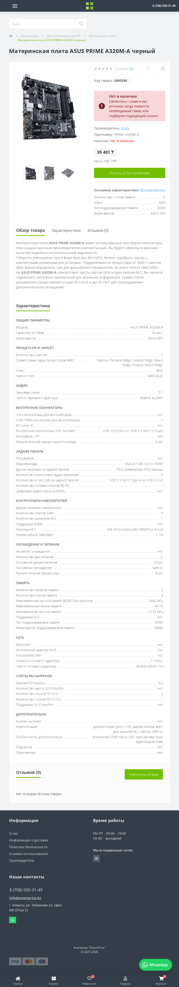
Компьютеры (30, 36)
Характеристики (66, 230)
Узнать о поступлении (130, 172)
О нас (13, 833)
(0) (131, 68)
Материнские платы (103, 36)
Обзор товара (30, 230)
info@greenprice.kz (25, 898)
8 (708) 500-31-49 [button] (25, 890)
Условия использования (28, 853)
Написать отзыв (143, 774)
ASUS (125, 128)
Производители (21, 860)
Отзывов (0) (98, 230)
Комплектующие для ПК (63, 36)
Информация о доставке (28, 840)
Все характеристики (152, 190)
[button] (164, 6)
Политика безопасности (28, 847)
